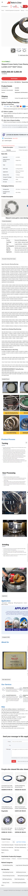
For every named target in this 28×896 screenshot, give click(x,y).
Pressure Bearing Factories (9, 875)
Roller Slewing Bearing (19, 879)
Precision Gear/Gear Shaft (20, 845)
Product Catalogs (22, 842)
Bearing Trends (6, 882)
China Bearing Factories (8, 872)
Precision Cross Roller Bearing (8, 847)
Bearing (22, 10)
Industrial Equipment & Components (12, 10)
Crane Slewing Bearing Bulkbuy (19, 882)
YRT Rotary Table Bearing (20, 847)
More (2, 885)
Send (14, 761)
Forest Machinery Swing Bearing (8, 845)
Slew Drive (17, 850)
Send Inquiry (14, 78)
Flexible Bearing (4, 850)
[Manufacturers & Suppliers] (14, 2)
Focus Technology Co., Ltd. (18, 890)
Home (2, 10)
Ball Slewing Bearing (7, 879)
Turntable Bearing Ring (8, 865)
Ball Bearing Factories (21, 872)
